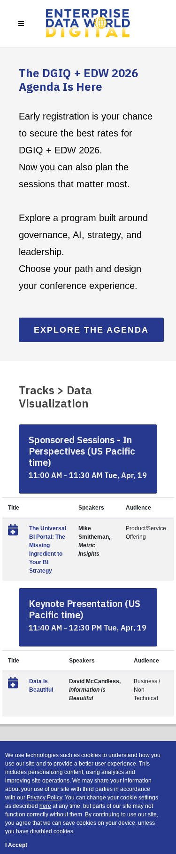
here (45, 806)
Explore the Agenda (91, 330)
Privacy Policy (44, 797)
